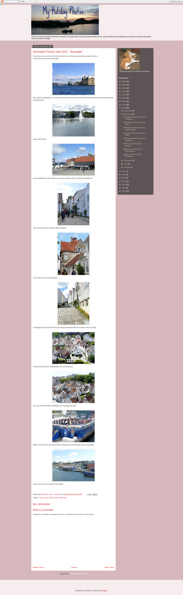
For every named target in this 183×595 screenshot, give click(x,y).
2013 (124, 185)
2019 (124, 105)
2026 (124, 81)
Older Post (109, 567)
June (126, 164)
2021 (124, 98)
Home (74, 567)
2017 (124, 171)
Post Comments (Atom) (78, 574)
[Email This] (88, 494)
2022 (124, 95)
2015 (124, 178)
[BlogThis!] (90, 494)
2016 (124, 175)
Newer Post (38, 567)
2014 (124, 181)
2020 (124, 101)
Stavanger (63, 498)
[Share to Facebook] (94, 494)
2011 (124, 191)
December (128, 111)
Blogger (104, 591)
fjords (46, 498)
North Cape (53, 498)
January (127, 167)
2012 (124, 188)
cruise (41, 498)
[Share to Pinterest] (96, 494)
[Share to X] (92, 494)
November (128, 114)
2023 (124, 91)
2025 (124, 85)
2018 (124, 108)
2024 (124, 88)
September (128, 160)
